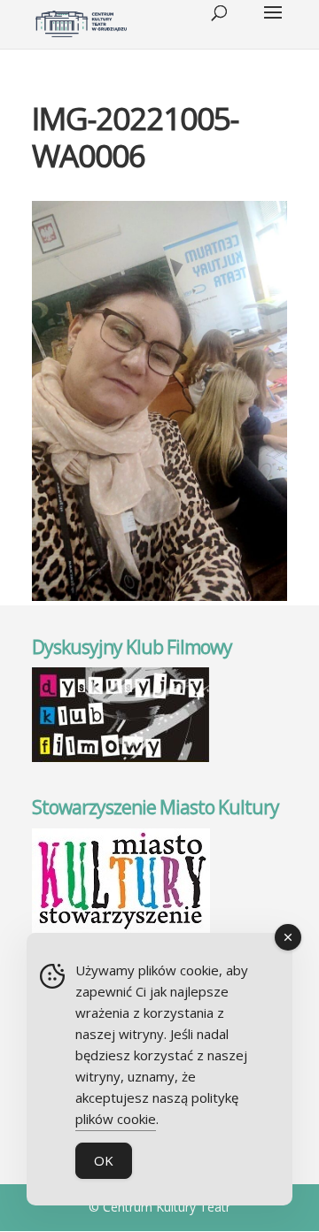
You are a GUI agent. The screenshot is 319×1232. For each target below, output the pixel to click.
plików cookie (115, 1119)
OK (103, 1160)
